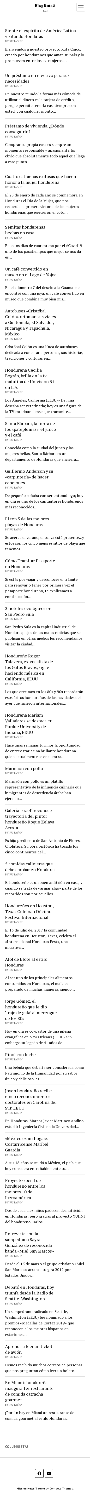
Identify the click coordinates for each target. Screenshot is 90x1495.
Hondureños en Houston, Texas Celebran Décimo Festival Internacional (29, 911)
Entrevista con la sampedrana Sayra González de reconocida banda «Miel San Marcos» (29, 1242)
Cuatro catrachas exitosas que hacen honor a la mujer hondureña (40, 179)
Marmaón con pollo (24, 768)
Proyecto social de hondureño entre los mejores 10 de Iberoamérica (25, 1188)
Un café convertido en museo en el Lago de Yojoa (30, 271)
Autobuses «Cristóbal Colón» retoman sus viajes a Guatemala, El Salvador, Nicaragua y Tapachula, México (30, 322)
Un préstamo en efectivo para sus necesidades (37, 78)
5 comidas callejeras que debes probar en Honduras (30, 866)
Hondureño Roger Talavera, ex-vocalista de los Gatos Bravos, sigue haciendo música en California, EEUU (29, 667)
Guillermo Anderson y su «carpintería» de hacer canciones (29, 476)
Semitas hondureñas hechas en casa (25, 230)
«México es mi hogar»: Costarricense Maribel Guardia (26, 1144)
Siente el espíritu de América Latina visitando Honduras (40, 33)
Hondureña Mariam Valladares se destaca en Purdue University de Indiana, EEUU (29, 723)
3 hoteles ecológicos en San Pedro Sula (28, 611)
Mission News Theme (31, 1488)
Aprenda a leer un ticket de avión (28, 1349)
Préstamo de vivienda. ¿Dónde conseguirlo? (34, 128)
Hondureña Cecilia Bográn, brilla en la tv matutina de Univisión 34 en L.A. (29, 378)
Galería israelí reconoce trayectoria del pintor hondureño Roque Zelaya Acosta (29, 818)
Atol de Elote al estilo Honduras (26, 962)
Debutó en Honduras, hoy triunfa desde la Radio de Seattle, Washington (29, 1292)
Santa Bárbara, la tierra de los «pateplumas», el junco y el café (30, 429)
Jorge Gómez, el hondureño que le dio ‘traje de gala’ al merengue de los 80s (31, 1009)
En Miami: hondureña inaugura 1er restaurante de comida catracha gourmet (29, 1391)
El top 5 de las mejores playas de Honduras (27, 521)
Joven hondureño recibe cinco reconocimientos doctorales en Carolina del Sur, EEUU (31, 1099)
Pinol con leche (20, 1054)
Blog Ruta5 (45, 5)
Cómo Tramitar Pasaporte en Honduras (30, 563)
